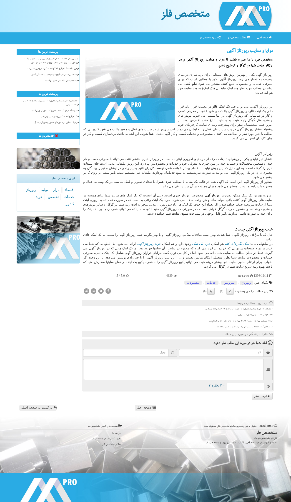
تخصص (53, 197)
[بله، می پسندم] (230, 291)
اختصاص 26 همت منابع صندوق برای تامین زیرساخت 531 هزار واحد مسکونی (238, 309)
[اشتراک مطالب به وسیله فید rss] (93, 290)
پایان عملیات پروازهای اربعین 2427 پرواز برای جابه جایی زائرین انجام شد (240, 321)
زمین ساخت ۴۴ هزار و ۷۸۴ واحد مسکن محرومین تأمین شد (52, 69)
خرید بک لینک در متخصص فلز (106, 438)
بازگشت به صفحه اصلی (36, 407)
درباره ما (116, 433)
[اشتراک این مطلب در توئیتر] (101, 290)
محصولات (193, 282)
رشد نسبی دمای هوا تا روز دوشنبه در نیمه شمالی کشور (54, 74)
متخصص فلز (185, 15)
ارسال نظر (260, 396)
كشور (70, 204)
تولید (44, 190)
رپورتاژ (246, 282)
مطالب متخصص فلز (237, 37)
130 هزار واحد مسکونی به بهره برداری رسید (253, 315)
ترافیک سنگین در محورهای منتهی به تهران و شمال (56, 122)
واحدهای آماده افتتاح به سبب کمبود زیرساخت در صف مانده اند (244, 327)
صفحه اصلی (263, 37)
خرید (39, 197)
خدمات (211, 282)
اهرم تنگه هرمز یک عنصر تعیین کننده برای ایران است (55, 111)
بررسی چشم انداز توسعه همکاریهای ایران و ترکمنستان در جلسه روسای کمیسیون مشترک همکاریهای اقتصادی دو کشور (51, 61)
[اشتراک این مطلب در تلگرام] (86, 290)
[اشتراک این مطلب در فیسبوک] (108, 290)
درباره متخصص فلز (209, 37)
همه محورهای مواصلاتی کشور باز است (61, 81)
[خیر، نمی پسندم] (211, 291)
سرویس (229, 282)
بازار (56, 190)
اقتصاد (69, 190)
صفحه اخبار (144, 407)
